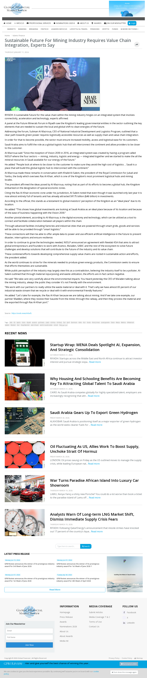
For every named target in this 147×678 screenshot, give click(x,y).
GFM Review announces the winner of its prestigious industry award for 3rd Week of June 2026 (29, 565)
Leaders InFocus (59, 29)
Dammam (74, 322)
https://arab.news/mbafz (22, 313)
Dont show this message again (125, 672)
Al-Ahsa (53, 322)
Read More (55, 589)
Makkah (13, 325)
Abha (80, 322)
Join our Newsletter (116, 23)
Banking (22, 29)
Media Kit (64, 640)
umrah (56, 325)
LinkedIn (130, 622)
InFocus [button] (20, 23)
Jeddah (7, 325)
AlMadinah (130, 322)
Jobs (11, 322)
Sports (19, 322)
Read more (95, 361)
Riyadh (29, 322)
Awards (97, 23)
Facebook (131, 612)
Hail (18, 325)
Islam (23, 322)
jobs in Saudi (35, 325)
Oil (14, 322)
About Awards (66, 636)
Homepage (65, 612)
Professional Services (40, 23)
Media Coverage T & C (99, 617)
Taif (64, 322)
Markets (11, 29)
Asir (84, 322)
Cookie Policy (127, 658)
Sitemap (139, 658)
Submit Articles (96, 612)
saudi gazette (105, 322)
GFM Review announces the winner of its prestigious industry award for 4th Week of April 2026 (78, 579)
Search (87, 546)
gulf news (41, 322)
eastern (34, 322)
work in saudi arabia (46, 325)
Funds (115, 29)
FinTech (44, 29)
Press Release (66, 617)
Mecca (118, 322)
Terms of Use (95, 621)
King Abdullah (25, 325)
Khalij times (96, 322)
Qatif (68, 322)
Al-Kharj (59, 322)
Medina (123, 322)
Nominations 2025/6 (65, 23)
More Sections (129, 29)
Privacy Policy (114, 658)
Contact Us (94, 626)
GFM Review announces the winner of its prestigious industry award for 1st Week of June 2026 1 (78, 565)
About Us (84, 23)
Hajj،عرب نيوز (63, 325)
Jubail (47, 322)
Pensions (94, 29)
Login (133, 23)
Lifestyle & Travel (79, 29)
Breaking (33, 29)
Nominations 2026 (68, 626)
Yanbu (89, 322)
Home (8, 23)
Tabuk (113, 322)
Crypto (105, 29)
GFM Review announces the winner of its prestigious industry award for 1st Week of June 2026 (29, 579)
